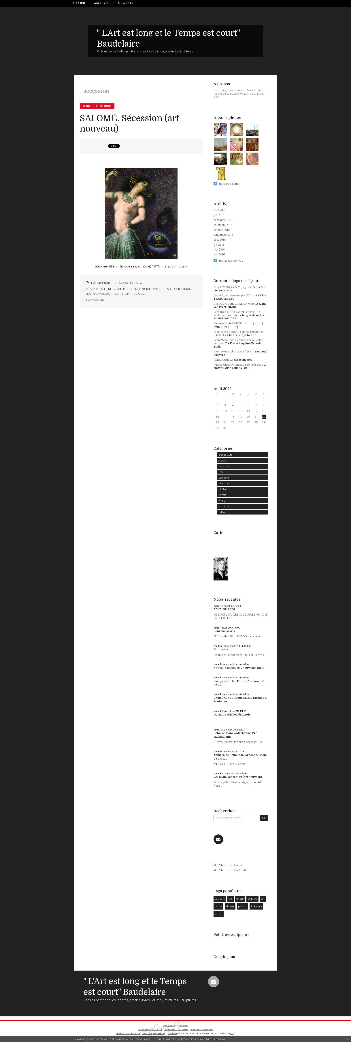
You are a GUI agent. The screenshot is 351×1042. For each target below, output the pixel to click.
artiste (121, 293)
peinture (128, 289)
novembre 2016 (223, 225)
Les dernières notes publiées (176, 1029)
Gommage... (222, 649)
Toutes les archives (231, 260)
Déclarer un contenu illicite (128, 1033)
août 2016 (220, 239)
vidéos (222, 512)
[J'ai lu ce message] (347, 1038)
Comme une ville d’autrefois (232, 351)
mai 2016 (219, 249)
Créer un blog (169, 1025)
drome (230, 906)
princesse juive (102, 289)
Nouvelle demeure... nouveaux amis (239, 667)
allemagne (99, 293)
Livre (221, 472)
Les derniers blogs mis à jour (150, 1029)
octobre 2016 (222, 229)
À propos (125, 3)
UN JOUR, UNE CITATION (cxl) (234, 303)
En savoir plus (219, 1039)
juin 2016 (219, 244)
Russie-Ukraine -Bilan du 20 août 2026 (238, 364)
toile (149, 289)
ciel (230, 898)
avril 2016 (219, 254)
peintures (136, 282)
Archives (102, 3)
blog (232, 1033)
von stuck (159, 289)
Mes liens (223, 477)
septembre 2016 (223, 234)
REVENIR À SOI (224, 609)
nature (218, 906)
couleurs (220, 898)
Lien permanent (100, 282)
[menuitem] (81, 3)
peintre (111, 293)
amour (218, 914)
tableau (140, 289)
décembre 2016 (223, 220)
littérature (256, 906)
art (183, 289)
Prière (221, 500)
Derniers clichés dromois (232, 714)
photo (240, 898)
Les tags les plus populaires (201, 1029)
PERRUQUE (221, 359)
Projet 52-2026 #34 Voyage (230, 287)
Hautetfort (183, 1025)
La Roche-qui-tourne (242, 335)
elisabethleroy (243, 359)
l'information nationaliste (230, 368)
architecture (225, 454)
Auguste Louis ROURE (228, 323)
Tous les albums (229, 183)
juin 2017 (219, 215)
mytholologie (136, 293)
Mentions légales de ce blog (153, 1033)
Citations (223, 466)
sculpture (223, 506)
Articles (222, 460)
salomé (117, 289)
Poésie (222, 495)
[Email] (218, 839)
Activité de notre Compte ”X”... (232, 295)
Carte (218, 533)
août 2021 (220, 210)
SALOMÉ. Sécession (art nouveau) (238, 777)
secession (173, 289)
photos (222, 489)
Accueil (79, 3)
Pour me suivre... (226, 631)
